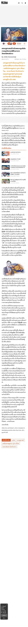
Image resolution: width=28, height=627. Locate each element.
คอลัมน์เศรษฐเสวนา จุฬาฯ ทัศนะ (10, 443)
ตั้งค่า (4, 618)
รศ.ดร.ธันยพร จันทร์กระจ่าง (9, 446)
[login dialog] (25, 3)
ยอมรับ (4, 615)
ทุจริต (13, 440)
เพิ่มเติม (4, 612)
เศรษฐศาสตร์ (20, 440)
